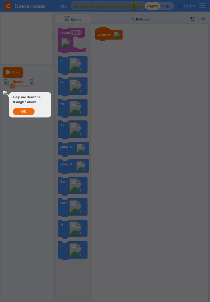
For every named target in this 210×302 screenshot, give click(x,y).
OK (23, 111)
